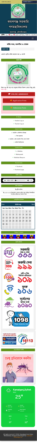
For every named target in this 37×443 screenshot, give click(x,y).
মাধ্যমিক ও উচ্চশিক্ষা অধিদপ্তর (19, 133)
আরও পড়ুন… (4, 89)
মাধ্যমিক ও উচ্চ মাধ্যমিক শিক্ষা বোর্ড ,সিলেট (19, 139)
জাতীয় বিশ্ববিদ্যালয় (19, 142)
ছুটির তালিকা (19, 189)
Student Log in (19, 120)
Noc (8, 35)
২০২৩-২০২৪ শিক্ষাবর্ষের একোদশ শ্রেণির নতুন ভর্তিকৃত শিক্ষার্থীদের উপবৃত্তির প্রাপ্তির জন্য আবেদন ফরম (19, 193)
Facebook (19, 166)
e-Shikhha (19, 151)
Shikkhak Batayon (19, 157)
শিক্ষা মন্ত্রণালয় (19, 136)
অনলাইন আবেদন (27, 2)
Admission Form (19, 108)
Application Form (19, 101)
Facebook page (19, 169)
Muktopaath (19, 154)
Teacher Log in (19, 124)
